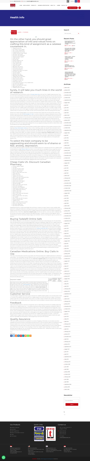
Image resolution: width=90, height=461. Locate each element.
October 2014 (67, 308)
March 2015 (67, 298)
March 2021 (67, 175)
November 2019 (68, 215)
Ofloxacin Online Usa (25, 149)
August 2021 (67, 163)
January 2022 (67, 150)
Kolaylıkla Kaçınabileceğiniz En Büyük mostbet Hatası (70, 65)
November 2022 (68, 125)
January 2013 (67, 334)
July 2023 (66, 105)
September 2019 (68, 220)
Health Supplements (15, 430)
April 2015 (67, 296)
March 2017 (67, 271)
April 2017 (67, 268)
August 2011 (67, 349)
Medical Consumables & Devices (17, 432)
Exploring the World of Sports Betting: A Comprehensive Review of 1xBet (70, 43)
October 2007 (67, 374)
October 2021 (67, 158)
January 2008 (67, 371)
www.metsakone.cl (27, 284)
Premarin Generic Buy (35, 94)
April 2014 (67, 321)
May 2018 (67, 246)
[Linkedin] (18, 336)
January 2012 (67, 344)
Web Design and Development (47, 458)
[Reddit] (16, 336)
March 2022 (67, 145)
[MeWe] (23, 336)
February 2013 (67, 331)
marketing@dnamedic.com (65, 437)
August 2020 (67, 193)
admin (74, 45)
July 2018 (66, 243)
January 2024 (67, 90)
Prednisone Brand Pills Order (42, 228)
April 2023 (67, 112)
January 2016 (67, 291)
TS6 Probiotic (13, 436)
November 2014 (68, 306)
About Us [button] (52, 5)
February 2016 (67, 288)
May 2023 (67, 110)
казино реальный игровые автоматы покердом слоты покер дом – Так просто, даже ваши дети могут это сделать (70, 74)
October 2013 (67, 326)
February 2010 (67, 361)
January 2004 (67, 386)
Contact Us (64, 5)
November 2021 (68, 155)
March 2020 (67, 205)
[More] (30, 336)
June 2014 (67, 316)
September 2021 (68, 160)
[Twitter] (14, 336)
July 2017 (66, 263)
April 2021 (67, 173)
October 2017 (67, 258)
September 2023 (68, 100)
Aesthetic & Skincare (15, 427)
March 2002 (67, 389)
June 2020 (67, 198)
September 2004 (68, 384)
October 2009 (67, 364)
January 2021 (67, 180)
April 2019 (67, 233)
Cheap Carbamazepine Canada (20, 128)
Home (21, 5)
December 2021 (68, 153)
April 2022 (67, 142)
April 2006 (67, 381)
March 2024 (67, 87)
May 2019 (67, 230)
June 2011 (67, 351)
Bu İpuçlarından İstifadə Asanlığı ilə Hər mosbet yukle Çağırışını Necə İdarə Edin (70, 50)
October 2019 (67, 218)
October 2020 (67, 188)
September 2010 (68, 356)
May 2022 (67, 140)
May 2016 (67, 283)
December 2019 (68, 213)
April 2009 (67, 369)
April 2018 (67, 248)
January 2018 (67, 253)
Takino (12, 434)
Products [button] (33, 5)
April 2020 (67, 203)
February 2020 (67, 208)
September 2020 (68, 190)
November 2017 (68, 256)
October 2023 (67, 97)
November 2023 (68, 95)
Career (58, 5)
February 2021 (67, 178)
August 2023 (67, 102)
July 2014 (66, 313)
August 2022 (67, 132)
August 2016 (67, 278)
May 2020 (67, 200)
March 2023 (67, 115)
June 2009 (67, 366)
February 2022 (67, 147)
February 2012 (67, 341)
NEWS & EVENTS (26, 5)
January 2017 (67, 276)
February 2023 (67, 117)
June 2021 (67, 168)
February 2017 (67, 273)
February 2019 (67, 236)
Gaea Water (13, 429)
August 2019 (67, 223)
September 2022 (68, 130)
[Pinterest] (21, 336)
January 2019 (67, 238)
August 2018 (67, 241)
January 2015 (67, 303)
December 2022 (68, 122)
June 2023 (67, 107)
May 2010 (67, 359)
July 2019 (66, 225)
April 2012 (67, 339)
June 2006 (67, 379)
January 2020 (67, 210)
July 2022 (66, 135)
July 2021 (66, 165)
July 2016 (66, 281)
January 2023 (67, 120)
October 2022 (67, 127)
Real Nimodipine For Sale (28, 114)
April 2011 (67, 354)
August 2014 (67, 311)
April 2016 (67, 286)
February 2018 (67, 251)
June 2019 (67, 228)
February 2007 (67, 376)
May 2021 (67, 170)
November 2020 (68, 185)
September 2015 (68, 293)
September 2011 (68, 346)
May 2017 (67, 266)
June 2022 (67, 137)
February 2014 (67, 324)
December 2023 (68, 92)
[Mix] (26, 336)
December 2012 (68, 336)
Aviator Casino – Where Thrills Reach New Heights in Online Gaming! (70, 58)
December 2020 (68, 183)
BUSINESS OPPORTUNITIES (43, 5)
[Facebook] (11, 336)
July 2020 (66, 195)
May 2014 (67, 319)
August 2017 (67, 261)
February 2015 (67, 301)
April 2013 (67, 329)
